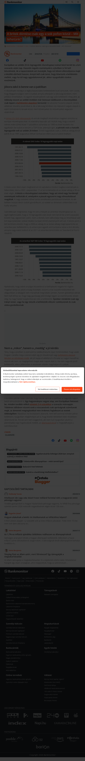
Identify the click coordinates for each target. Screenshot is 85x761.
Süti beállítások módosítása (47, 389)
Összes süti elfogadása (72, 389)
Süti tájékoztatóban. (27, 382)
